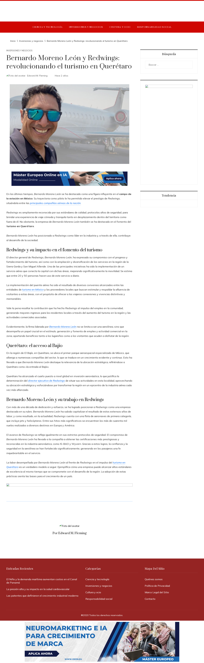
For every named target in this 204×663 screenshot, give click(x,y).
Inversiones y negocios (19, 51)
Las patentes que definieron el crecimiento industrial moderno (42, 595)
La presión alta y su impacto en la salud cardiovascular (37, 589)
